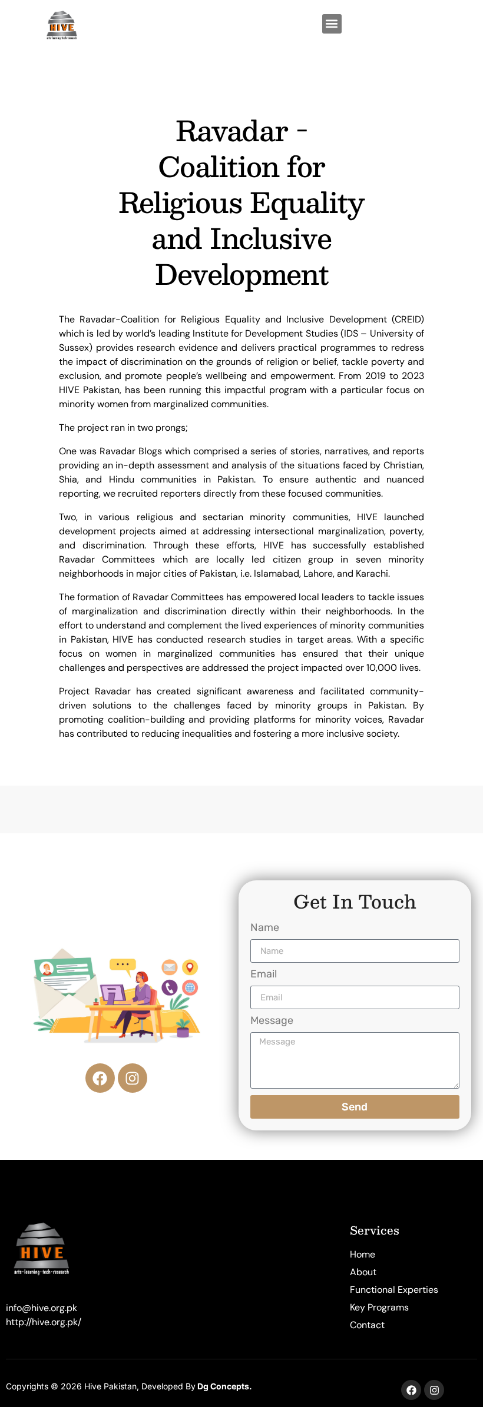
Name (264, 928)
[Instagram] (132, 1078)
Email (263, 974)
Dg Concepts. (224, 1386)
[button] (332, 24)
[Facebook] (100, 1078)
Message (271, 1021)
